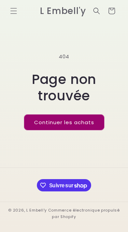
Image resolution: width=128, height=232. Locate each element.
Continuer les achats (64, 122)
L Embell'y (36, 210)
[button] (13, 10)
